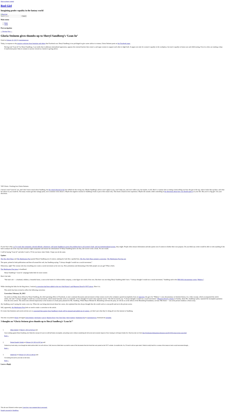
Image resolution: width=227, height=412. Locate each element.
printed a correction (93, 259)
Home (6, 23)
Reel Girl (6, 5)
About (6, 24)
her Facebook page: (124, 43)
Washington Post (80, 317)
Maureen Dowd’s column (165, 299)
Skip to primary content (7, 1)
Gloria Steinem (29, 317)
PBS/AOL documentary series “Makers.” (190, 279)
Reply (6, 336)
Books (16, 317)
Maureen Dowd (51, 317)
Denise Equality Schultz (17, 342)
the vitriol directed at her (57, 190)
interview (142, 297)
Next (10, 31)
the (18, 307)
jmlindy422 (13, 354)
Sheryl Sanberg (70, 317)
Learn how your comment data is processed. (35, 407)
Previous (4, 31)
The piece (9, 269)
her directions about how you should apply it (178, 191)
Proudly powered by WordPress (10, 410)
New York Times (61, 317)
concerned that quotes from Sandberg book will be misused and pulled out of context (61, 311)
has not (116, 259)
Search (3, 16)
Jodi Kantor (37, 317)
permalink (108, 317)
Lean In (43, 317)
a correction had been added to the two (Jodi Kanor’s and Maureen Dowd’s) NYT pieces (64, 286)
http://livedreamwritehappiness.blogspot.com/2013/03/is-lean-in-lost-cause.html (164, 333)
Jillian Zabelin (14, 330)
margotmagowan (23, 40)
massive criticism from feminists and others (31, 43)
